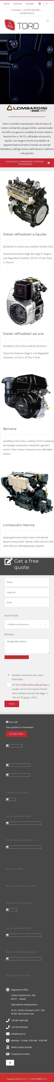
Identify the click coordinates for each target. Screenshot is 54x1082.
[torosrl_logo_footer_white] (12, 721)
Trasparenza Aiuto (20, 1054)
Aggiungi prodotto (16, 657)
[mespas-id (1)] (18, 774)
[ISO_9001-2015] (14, 745)
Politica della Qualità (21, 1047)
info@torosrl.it (27, 13)
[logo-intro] (11, 909)
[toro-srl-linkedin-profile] (10, 799)
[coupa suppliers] (23, 846)
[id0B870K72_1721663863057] (23, 934)
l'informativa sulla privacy (34, 684)
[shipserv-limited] (18, 764)
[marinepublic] (23, 822)
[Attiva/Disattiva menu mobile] (48, 20)
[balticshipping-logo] (23, 958)
